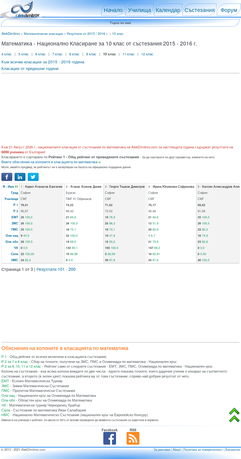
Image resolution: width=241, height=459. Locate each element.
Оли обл (11, 242)
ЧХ (16, 248)
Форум (229, 10)
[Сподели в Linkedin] (20, 176)
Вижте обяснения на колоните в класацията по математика (49, 161)
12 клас (147, 53)
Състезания (200, 10)
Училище (11, 199)
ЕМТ (15, 217)
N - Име (9, 186)
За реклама (162, 449)
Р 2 (15, 211)
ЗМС (15, 223)
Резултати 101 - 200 (56, 269)
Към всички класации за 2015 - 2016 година (42, 62)
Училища (139, 10)
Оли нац (12, 235)
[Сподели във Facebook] (6, 176)
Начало (113, 10)
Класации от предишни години (30, 68)
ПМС (14, 229)
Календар (168, 10)
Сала (14, 254)
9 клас (91, 53)
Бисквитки (232, 449)
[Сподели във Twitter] (33, 176)
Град (14, 193)
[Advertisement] (120, 108)
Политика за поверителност (203, 449)
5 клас (23, 53)
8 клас (74, 53)
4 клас (7, 53)
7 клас (57, 53)
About (177, 449)
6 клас (40, 53)
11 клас (128, 53)
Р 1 (15, 205)
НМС (14, 260)
